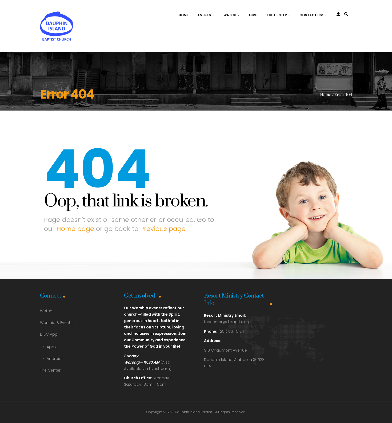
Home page (75, 228)
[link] (346, 14)
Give (253, 15)
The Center (277, 15)
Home (184, 15)
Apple (52, 346)
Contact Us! (311, 15)
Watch (230, 15)
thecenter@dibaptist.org (227, 321)
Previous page (163, 228)
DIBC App (49, 334)
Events (205, 15)
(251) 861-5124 (224, 331)
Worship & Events (56, 322)
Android (54, 358)
